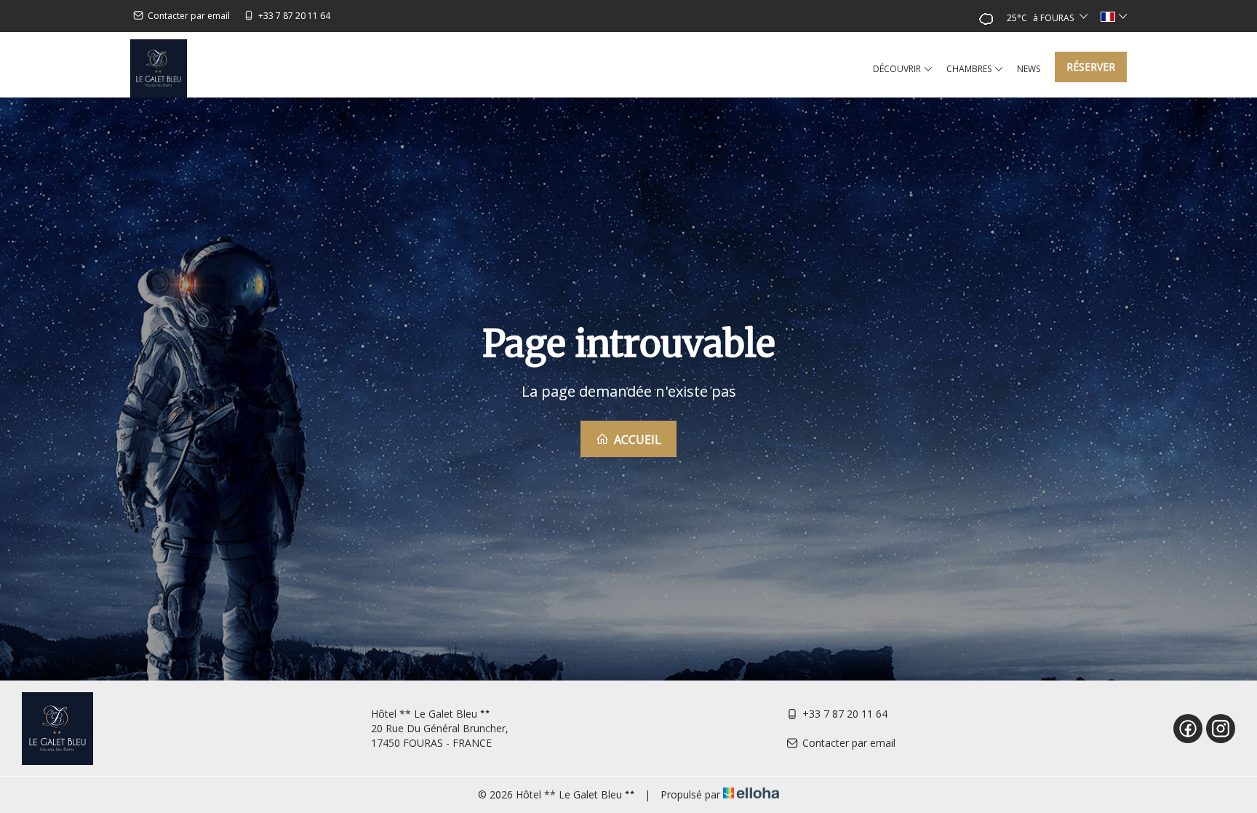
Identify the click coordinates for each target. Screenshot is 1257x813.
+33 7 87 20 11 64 (844, 714)
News (1028, 69)
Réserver (1090, 67)
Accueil (636, 440)
